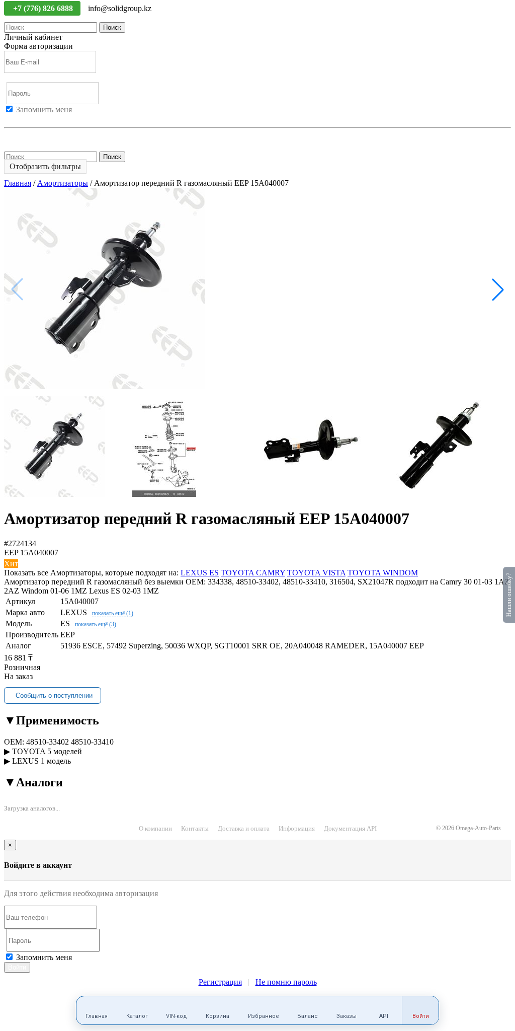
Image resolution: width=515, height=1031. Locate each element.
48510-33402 (47, 742)
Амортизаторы (62, 183)
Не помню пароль (34, 136)
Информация (297, 828)
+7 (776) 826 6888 (44, 8)
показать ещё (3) (95, 624)
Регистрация (49, 118)
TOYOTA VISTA (316, 572)
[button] (498, 289)
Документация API (350, 828)
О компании (155, 828)
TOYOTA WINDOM (383, 572)
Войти (15, 118)
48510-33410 (92, 742)
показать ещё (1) (112, 613)
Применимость (51, 720)
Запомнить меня (44, 109)
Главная (17, 183)
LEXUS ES (200, 572)
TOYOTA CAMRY (253, 572)
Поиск (112, 27)
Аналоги (33, 782)
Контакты (195, 828)
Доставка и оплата (244, 828)
